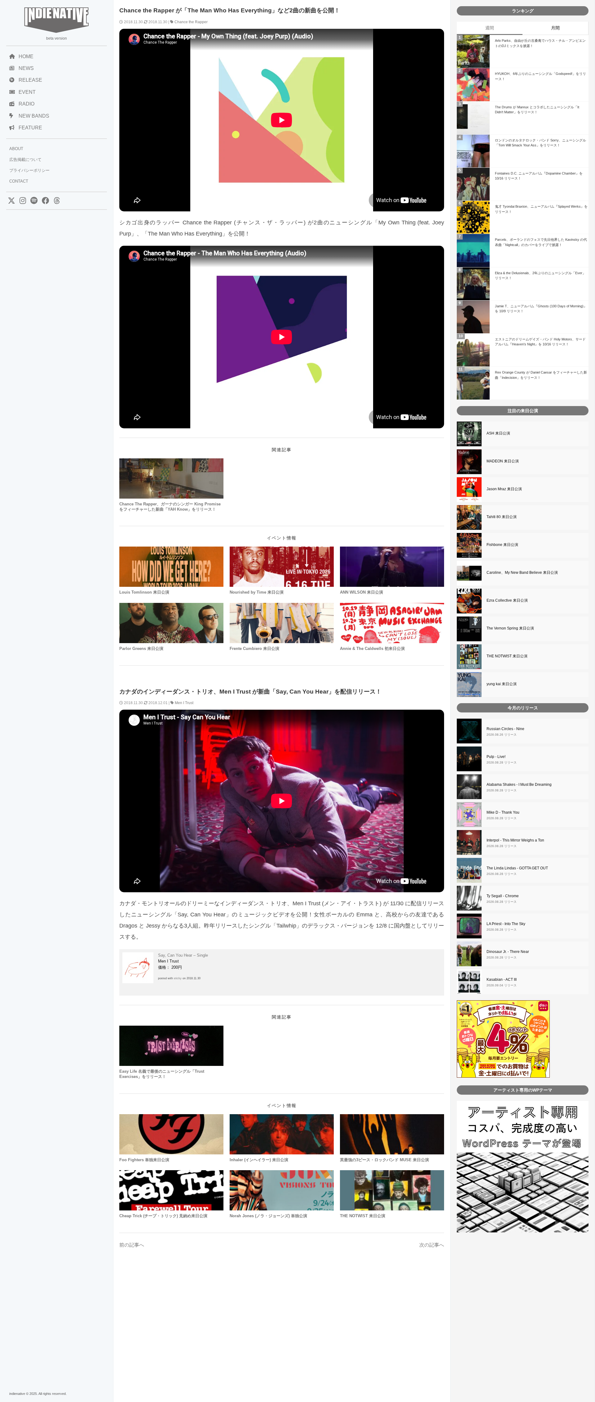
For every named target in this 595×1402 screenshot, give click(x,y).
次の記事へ (431, 1245)
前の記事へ (131, 1245)
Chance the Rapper (191, 22)
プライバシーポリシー (29, 170)
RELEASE (30, 80)
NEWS (26, 68)
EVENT (27, 92)
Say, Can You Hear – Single (183, 955)
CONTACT (18, 181)
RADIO (26, 103)
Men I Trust (184, 703)
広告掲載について (25, 159)
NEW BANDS (34, 116)
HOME (26, 56)
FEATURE (30, 127)
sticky (178, 978)
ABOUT (16, 148)
